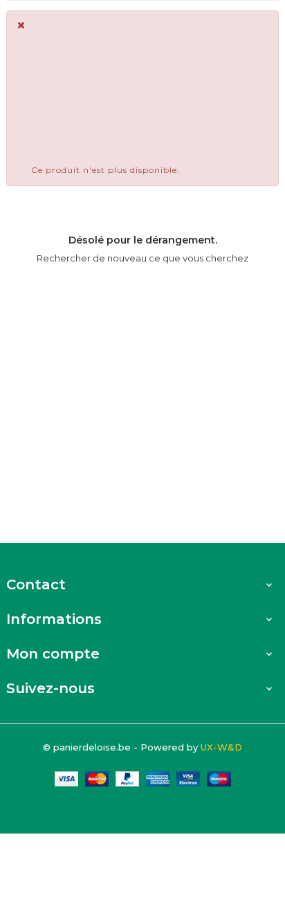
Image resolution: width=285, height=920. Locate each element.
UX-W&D (221, 747)
